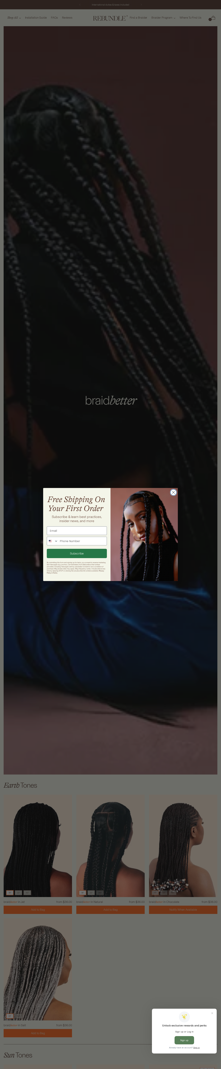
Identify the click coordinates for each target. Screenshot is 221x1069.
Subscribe (77, 553)
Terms (55, 573)
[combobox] (52, 541)
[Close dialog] (173, 492)
